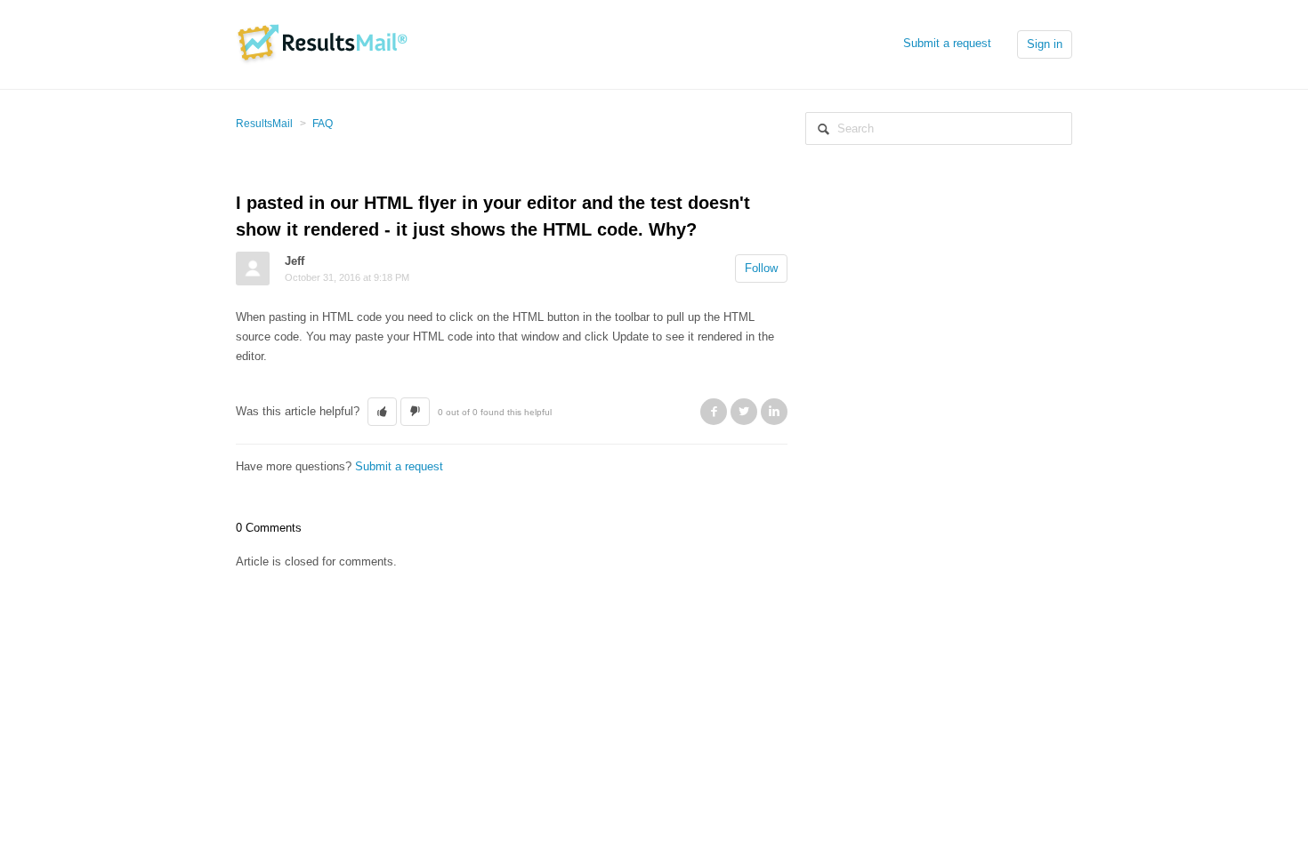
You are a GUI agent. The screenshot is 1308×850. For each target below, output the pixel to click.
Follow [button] (761, 268)
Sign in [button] (1044, 44)
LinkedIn (774, 411)
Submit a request (947, 43)
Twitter (744, 411)
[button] (382, 411)
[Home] (322, 43)
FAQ (322, 123)
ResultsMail (264, 123)
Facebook (713, 411)
